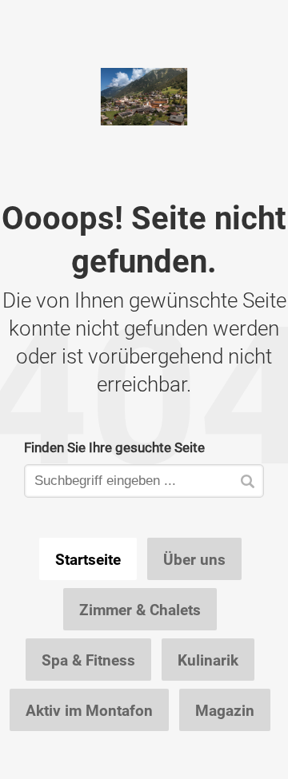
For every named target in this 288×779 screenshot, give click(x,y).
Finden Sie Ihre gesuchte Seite (114, 447)
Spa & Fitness (88, 660)
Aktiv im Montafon (89, 710)
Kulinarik (208, 660)
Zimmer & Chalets (140, 609)
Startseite (88, 559)
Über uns (194, 559)
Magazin (224, 710)
